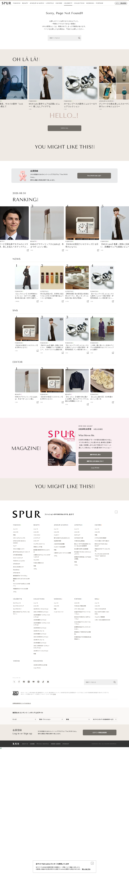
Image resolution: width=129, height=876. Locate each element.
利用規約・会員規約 (56, 744)
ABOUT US (25, 744)
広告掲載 (32, 744)
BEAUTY (25, 3)
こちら (54, 694)
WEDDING (90, 3)
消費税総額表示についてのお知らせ (22, 703)
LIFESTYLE (50, 3)
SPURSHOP (65, 744)
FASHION (16, 3)
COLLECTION (79, 3)
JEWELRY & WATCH (37, 3)
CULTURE (59, 3)
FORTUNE (99, 3)
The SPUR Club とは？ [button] (94, 176)
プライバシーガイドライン (42, 744)
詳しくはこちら (86, 869)
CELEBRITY (68, 3)
